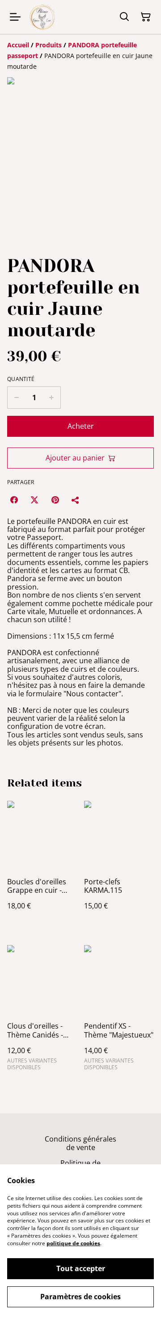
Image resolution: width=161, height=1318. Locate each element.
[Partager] (75, 499)
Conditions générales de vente (80, 1143)
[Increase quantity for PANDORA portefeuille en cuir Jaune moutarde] (51, 397)
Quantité (20, 379)
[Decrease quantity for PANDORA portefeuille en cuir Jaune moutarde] (16, 397)
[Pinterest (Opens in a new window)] (55, 499)
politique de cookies (73, 1243)
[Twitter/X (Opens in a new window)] (34, 499)
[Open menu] (15, 17)
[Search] (124, 17)
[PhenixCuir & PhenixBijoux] (42, 16)
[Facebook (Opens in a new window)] (14, 499)
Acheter (81, 426)
